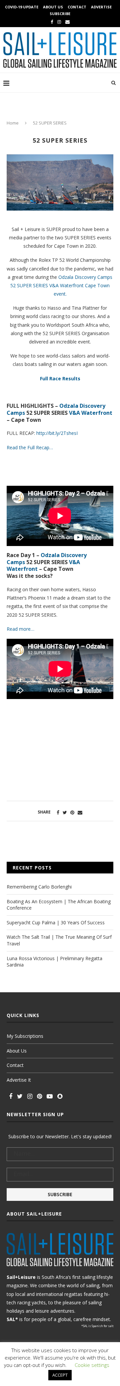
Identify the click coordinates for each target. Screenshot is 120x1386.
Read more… (20, 629)
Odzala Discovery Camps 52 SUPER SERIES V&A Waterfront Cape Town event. (61, 285)
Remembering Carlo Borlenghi (39, 886)
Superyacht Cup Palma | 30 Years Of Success (56, 922)
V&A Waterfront (90, 412)
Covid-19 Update (21, 6)
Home (13, 123)
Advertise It (19, 1080)
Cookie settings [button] (92, 1365)
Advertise (101, 6)
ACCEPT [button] (60, 1375)
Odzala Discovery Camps (47, 558)
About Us (53, 6)
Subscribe (60, 13)
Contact (77, 6)
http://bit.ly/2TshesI (57, 433)
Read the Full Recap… (30, 447)
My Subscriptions (25, 1036)
